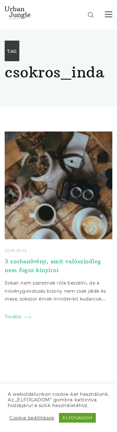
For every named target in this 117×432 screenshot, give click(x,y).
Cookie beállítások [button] (31, 418)
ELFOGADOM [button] (77, 417)
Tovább (13, 317)
